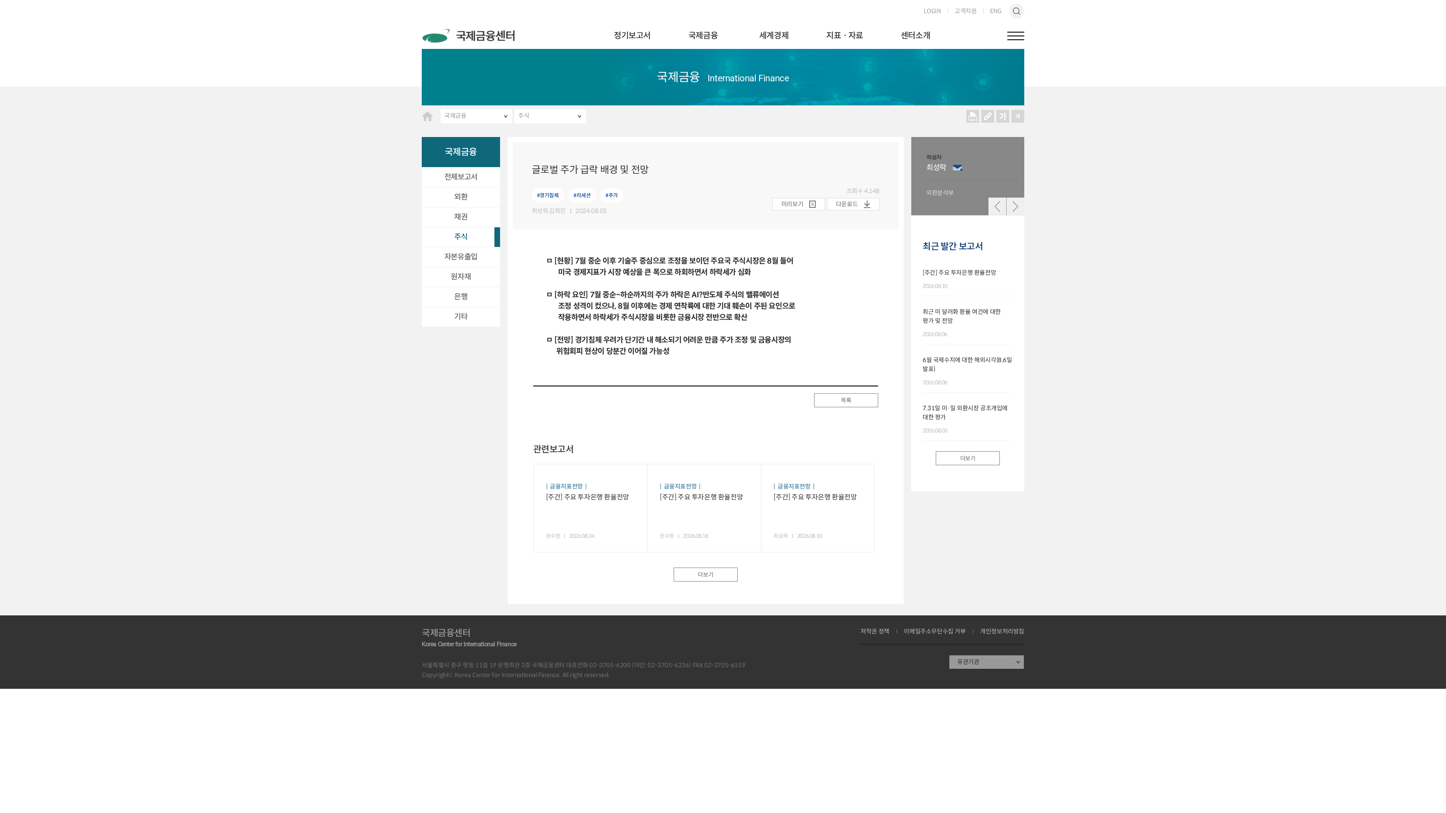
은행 (460, 296)
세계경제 (774, 35)
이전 (997, 206)
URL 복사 (987, 116)
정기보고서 (632, 35)
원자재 (461, 277)
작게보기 (1018, 116)
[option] (971, 176)
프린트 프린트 (972, 116)
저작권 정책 (874, 632)
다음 (1015, 206)
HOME (427, 116)
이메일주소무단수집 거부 (935, 632)
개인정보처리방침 (1002, 632)
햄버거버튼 (1015, 36)
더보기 (705, 574)
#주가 (612, 195)
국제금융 (703, 35)
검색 (1016, 11)
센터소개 (915, 35)
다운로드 (847, 204)
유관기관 (968, 662)
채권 (460, 217)
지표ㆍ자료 (844, 35)
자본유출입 (460, 257)
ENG (996, 11)
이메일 (957, 168)
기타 (460, 316)
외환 (460, 197)
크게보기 (1003, 116)
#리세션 (582, 195)
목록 (846, 400)
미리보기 (792, 204)
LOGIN (932, 11)
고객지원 (965, 11)
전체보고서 (460, 177)
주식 (523, 116)
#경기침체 (548, 195)
